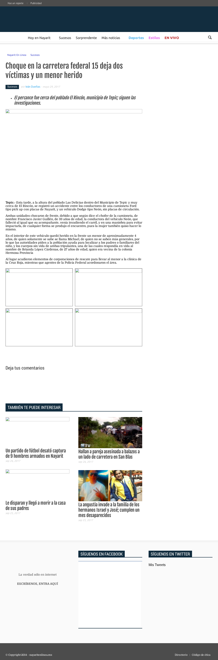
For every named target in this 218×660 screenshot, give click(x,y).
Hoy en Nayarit (39, 37)
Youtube (210, 7)
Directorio (181, 654)
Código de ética (201, 654)
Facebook (185, 7)
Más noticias (111, 37)
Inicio (37, 19)
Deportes (136, 37)
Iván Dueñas (33, 86)
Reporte (21, 37)
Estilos (154, 37)
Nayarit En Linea (16, 54)
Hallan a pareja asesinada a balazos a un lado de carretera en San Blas (109, 454)
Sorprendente (86, 37)
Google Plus (191, 7)
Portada (11, 37)
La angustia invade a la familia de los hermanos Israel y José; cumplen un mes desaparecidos (108, 510)
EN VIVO (172, 37)
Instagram (198, 7)
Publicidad (36, 3)
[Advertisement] (74, 387)
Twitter (204, 7)
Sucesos (65, 37)
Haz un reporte (15, 3)
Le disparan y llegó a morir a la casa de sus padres (36, 505)
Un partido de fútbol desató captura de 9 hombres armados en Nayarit (36, 453)
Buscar (209, 37)
